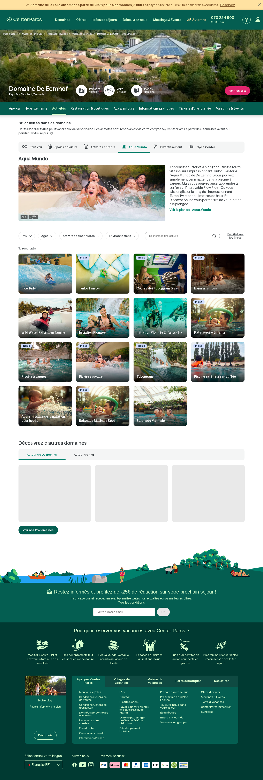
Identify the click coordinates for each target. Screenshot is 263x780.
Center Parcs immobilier (216, 706)
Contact (124, 697)
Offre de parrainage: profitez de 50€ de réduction (132, 720)
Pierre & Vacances (212, 701)
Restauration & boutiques (90, 108)
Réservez (227, 5)
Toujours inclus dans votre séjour (173, 706)
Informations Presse (91, 738)
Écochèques (168, 712)
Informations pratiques (156, 108)
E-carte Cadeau (129, 701)
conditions (137, 602)
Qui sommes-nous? (91, 733)
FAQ (122, 692)
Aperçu (14, 108)
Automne (199, 20)
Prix (24, 236)
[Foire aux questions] (246, 20)
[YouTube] (82, 765)
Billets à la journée (171, 717)
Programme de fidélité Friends (174, 698)
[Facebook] (74, 765)
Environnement (120, 236)
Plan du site (86, 728)
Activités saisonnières (79, 236)
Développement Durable (130, 730)
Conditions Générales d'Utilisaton (93, 706)
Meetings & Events (167, 20)
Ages (44, 236)
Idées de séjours (104, 20)
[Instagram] (90, 765)
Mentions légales (90, 692)
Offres (81, 20)
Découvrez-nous (135, 20)
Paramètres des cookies (89, 722)
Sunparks (207, 711)
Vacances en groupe (173, 722)
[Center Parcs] (24, 19)
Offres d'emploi (210, 692)
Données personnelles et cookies (93, 714)
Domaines (62, 20)
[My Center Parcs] (258, 20)
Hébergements (36, 108)
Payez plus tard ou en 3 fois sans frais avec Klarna (134, 709)
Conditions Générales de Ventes (93, 698)
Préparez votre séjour (174, 692)
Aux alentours (124, 108)
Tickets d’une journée (195, 108)
